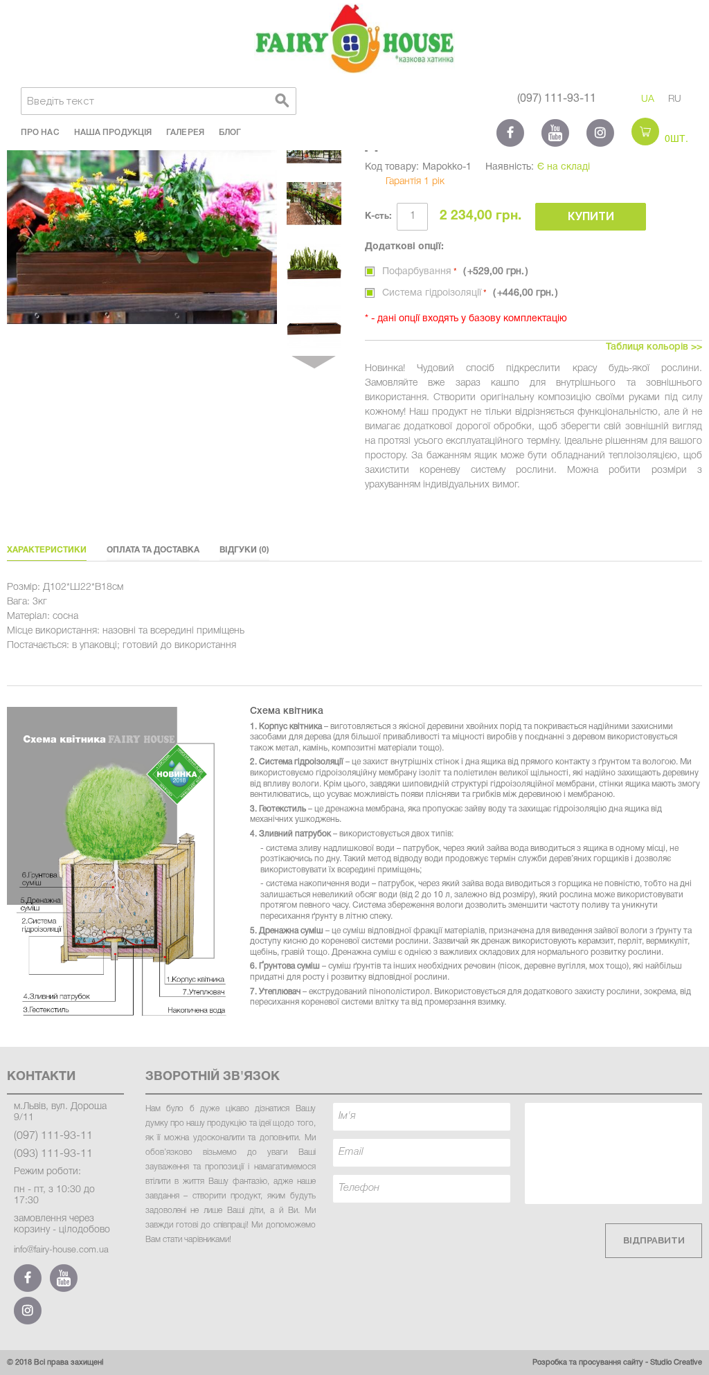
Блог (230, 132)
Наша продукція (113, 132)
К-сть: (378, 217)
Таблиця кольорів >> (654, 347)
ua (647, 99)
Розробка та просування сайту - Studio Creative (617, 1362)
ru (674, 99)
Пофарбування (453, 271)
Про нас (40, 132)
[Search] (282, 101)
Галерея (185, 132)
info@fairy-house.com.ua (61, 1250)
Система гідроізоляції (468, 293)
